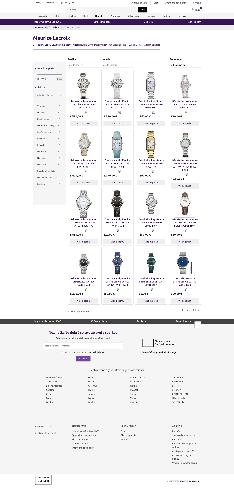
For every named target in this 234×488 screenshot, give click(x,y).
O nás (123, 431)
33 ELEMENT (52, 381)
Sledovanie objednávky (183, 435)
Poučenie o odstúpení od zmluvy (184, 445)
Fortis (91, 377)
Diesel (49, 398)
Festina (49, 402)
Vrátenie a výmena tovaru (184, 463)
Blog (156, 2)
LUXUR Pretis (178, 398)
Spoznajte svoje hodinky (84, 435)
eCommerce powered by (183, 481)
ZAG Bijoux (177, 377)
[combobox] (47, 95)
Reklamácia (177, 439)
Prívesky (182, 16)
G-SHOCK (93, 386)
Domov (36, 27)
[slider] (36, 75)
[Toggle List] (60, 95)
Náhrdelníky (133, 16)
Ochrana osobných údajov (181, 457)
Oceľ (85, 16)
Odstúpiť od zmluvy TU (183, 451)
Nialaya (133, 386)
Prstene (166, 16)
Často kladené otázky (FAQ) (85, 431)
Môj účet (176, 431)
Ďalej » (195, 310)
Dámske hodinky (57, 27)
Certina (49, 394)
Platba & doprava (80, 439)
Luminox (92, 402)
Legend (91, 398)
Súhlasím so (84, 352)
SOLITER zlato (179, 402)
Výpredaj (43, 16)
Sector (175, 386)
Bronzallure (177, 381)
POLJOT (134, 390)
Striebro (72, 16)
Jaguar (91, 394)
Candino (50, 390)
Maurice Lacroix (138, 377)
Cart (94, 114)
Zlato (57, 16)
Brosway (176, 390)
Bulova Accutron (54, 386)
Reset (59, 79)
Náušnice (151, 16)
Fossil (91, 381)
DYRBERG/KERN (54, 377)
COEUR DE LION (180, 394)
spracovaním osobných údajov (89, 352)
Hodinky (99, 16)
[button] (86, 113)
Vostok (133, 402)
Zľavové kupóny (80, 443)
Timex (133, 394)
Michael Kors (136, 381)
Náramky (115, 16)
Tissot (133, 398)
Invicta (91, 390)
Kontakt (197, 2)
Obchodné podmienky (175, 2)
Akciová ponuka (139, 2)
